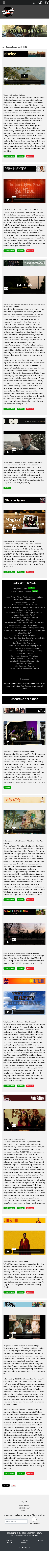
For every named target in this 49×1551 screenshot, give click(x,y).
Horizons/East (38, 105)
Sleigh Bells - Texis (20, 588)
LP (38, 782)
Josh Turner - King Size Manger (24, 643)
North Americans (23, 956)
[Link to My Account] (40, 3)
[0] (46, 3)
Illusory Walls (28, 312)
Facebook (25, 1505)
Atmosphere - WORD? (24, 653)
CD (43, 782)
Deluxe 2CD (31, 782)
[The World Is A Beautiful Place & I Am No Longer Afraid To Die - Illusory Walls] (25, 263)
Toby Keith (32, 1024)
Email (25, 1511)
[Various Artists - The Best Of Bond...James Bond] (25, 422)
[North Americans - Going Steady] (25, 913)
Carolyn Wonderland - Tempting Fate (24, 658)
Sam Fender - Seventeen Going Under (24, 656)
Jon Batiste (22, 1267)
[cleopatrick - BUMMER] (25, 1305)
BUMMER (38, 1435)
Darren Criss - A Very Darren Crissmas (16, 541)
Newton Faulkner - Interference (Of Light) (24, 669)
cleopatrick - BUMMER (11, 1346)
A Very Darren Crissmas (32, 544)
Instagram (25, 1508)
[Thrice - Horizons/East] (25, 54)
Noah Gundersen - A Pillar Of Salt (24, 605)
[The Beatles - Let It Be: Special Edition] (25, 711)
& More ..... (24, 679)
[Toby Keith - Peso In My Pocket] (25, 981)
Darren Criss (8, 546)
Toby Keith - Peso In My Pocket (14, 1022)
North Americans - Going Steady (14, 953)
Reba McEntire (9, 215)
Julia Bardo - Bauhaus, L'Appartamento (24, 661)
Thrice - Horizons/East (11, 95)
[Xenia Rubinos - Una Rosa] (25, 1098)
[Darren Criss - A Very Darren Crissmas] (25, 501)
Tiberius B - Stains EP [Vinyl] (24, 635)
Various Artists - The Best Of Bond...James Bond (20, 462)
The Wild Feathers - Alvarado (20, 592)
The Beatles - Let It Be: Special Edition (16, 751)
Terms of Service (24, 1541)
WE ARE (7, 1264)
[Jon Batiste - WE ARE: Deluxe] (25, 1221)
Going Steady (14, 958)
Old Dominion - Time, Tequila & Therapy (24, 648)
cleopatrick (36, 1348)
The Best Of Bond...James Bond (16, 465)
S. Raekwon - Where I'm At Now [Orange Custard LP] (24, 628)
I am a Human (34, 1524)
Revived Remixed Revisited (14, 212)
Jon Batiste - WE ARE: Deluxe (13, 1261)
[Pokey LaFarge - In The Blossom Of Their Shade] (25, 800)
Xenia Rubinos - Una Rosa (12, 1139)
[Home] (8, 12)
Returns (39, 1540)
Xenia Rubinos (9, 1142)
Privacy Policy (9, 1541)
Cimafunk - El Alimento (24, 664)
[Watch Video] (32, 588)
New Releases (26, 686)
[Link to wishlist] (34, 3)
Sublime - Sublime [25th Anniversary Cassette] (25, 651)
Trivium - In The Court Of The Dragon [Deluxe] (24, 646)
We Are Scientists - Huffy (24, 602)
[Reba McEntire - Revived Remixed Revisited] (25, 169)
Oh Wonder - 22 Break (24, 620)
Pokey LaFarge (9, 846)
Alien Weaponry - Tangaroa (24, 666)
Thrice (6, 105)
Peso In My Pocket (27, 1030)
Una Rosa (20, 1147)
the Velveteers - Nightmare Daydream (24, 618)
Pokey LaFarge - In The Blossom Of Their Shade (19, 841)
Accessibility (24, 1547)
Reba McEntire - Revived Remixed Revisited (18, 210)
